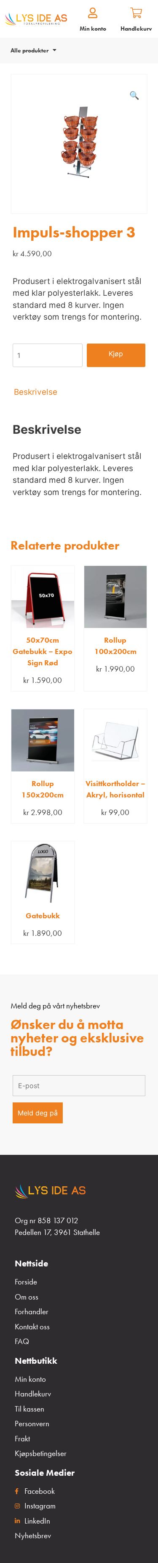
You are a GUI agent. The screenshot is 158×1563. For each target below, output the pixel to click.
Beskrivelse (35, 392)
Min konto (93, 28)
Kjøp (116, 353)
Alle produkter (29, 50)
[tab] (79, 392)
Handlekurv (136, 28)
